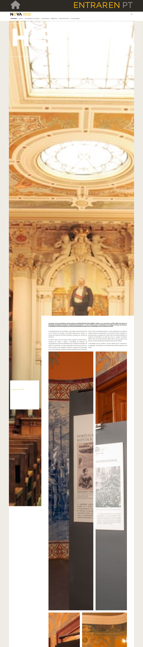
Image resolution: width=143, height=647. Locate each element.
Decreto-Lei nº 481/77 (17, 389)
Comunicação (75, 18)
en (114, 5)
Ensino (21, 18)
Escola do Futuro (64, 18)
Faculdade (14, 18)
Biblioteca (54, 18)
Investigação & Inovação (32, 18)
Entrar (90, 5)
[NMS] (21, 14)
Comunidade (45, 18)
